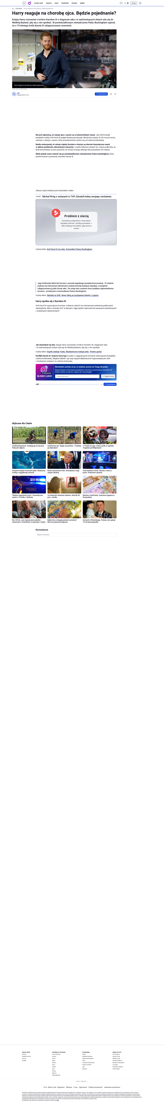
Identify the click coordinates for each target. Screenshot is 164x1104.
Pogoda (74, 3)
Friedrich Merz (116, 1069)
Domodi (24, 1054)
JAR (18, 93)
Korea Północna (56, 1054)
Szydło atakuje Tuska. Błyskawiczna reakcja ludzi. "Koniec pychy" (74, 352)
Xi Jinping (115, 1064)
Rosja (53, 1060)
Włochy (54, 1062)
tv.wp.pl (24, 1058)
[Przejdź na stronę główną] (24, 4)
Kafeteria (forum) (26, 1056)
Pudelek (24, 1060)
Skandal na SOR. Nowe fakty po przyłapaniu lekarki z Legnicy (73, 295)
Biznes (82, 3)
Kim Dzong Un (116, 1054)
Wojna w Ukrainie (86, 1064)
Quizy (56, 3)
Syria (53, 1064)
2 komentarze (102, 94)
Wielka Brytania (56, 1075)
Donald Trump (116, 1056)
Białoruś (54, 1073)
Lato (83, 1066)
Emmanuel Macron (117, 1060)
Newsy (84, 1054)
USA (53, 1069)
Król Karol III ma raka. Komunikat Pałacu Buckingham (69, 249)
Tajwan (54, 1066)
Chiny (83, 1060)
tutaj (58, 1100)
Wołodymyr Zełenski (118, 1066)
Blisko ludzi (38, 3)
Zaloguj (134, 3)
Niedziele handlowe (87, 1056)
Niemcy (54, 1071)
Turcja (53, 1058)
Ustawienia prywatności (111, 1087)
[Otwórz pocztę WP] (121, 3)
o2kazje (49, 3)
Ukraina (54, 1056)
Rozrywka (65, 3)
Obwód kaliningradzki (87, 1058)
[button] (126, 3)
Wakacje (84, 1069)
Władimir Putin (116, 1058)
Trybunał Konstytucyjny (88, 1062)
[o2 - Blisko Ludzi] (31, 3)
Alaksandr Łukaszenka (118, 1062)
